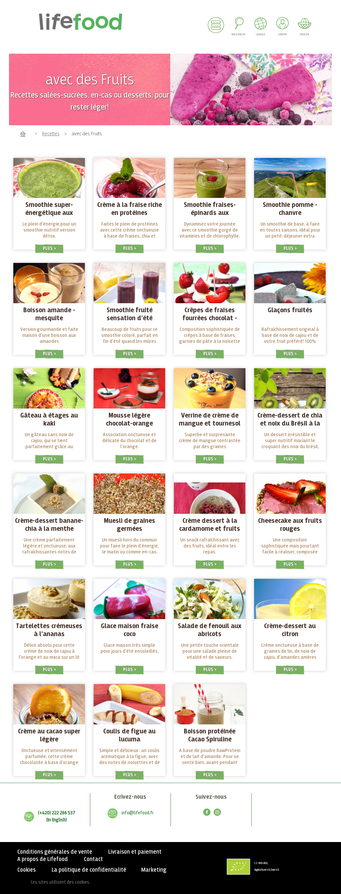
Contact (93, 859)
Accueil (23, 133)
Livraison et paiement (135, 852)
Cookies (26, 870)
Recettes (51, 133)
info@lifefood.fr (138, 813)
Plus (48, 248)
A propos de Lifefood (42, 859)
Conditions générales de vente (54, 852)
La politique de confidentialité (89, 870)
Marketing (154, 870)
